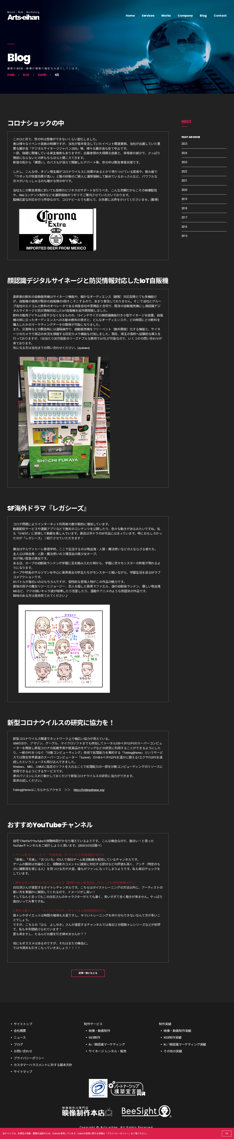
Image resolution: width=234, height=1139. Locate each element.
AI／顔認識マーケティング (107, 1044)
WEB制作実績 (173, 1037)
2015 (184, 236)
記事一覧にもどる (88, 973)
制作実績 (165, 1024)
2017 (184, 217)
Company (185, 16)
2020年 (42, 75)
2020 (184, 190)
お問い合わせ (23, 1051)
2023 (184, 162)
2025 (184, 143)
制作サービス (93, 1024)
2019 (184, 199)
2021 (184, 180)
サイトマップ (23, 1071)
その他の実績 (173, 1051)
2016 (184, 226)
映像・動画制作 (99, 1031)
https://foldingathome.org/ (89, 790)
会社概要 (20, 1031)
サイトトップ (23, 1024)
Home (130, 16)
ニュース (20, 1037)
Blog (203, 16)
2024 (184, 153)
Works (166, 16)
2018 (184, 208)
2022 (184, 171)
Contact (220, 16)
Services (148, 16)
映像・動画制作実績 (177, 1031)
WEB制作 (94, 1037)
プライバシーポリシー (118, 1133)
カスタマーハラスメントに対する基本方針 (43, 1065)
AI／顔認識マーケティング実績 (185, 1044)
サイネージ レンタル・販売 (107, 1051)
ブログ (18, 1044)
